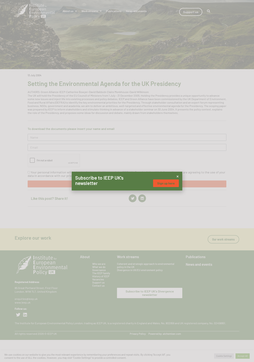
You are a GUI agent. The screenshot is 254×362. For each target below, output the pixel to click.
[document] (127, 181)
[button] (177, 176)
